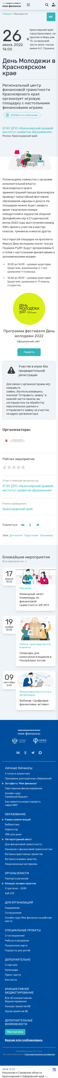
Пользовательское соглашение (40, 1054)
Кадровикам (12, 907)
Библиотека (12, 824)
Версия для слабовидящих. (24, 1040)
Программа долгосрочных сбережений (28, 778)
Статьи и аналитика (17, 773)
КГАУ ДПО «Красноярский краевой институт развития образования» (27, 130)
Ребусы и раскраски (17, 940)
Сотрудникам (13, 912)
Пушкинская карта (16, 945)
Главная (6, 14)
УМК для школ (13, 834)
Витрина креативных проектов (24, 854)
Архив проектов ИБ (16, 1011)
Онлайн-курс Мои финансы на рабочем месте (28, 919)
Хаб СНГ (10, 893)
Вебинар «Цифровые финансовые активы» (34, 702)
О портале (11, 964)
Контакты (11, 979)
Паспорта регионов (16, 878)
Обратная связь (15, 1032)
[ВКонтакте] (17, 752)
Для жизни (16, 535)
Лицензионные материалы (21, 864)
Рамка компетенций (18, 819)
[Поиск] (47, 5)
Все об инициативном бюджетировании (18, 1000)
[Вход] (54, 5)
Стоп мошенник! (15, 935)
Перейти (29, 352)
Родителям (31, 535)
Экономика (46, 535)
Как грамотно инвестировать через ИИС (23, 803)
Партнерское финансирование (23, 788)
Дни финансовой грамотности (23, 844)
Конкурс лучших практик (20, 883)
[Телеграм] (32, 752)
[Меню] (51, 16)
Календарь (11, 969)
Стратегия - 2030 (15, 888)
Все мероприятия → (14, 561)
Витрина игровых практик (21, 859)
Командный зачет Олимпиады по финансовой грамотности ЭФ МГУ (34, 599)
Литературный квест (18, 839)
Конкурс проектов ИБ (17, 1006)
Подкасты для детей (17, 950)
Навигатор (11, 829)
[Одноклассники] (25, 752)
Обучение (25, 588)
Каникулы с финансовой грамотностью (28, 849)
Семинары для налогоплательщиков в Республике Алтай (35, 656)
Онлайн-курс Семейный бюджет (16, 795)
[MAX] (40, 752)
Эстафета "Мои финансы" (21, 783)
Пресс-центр (13, 974)
